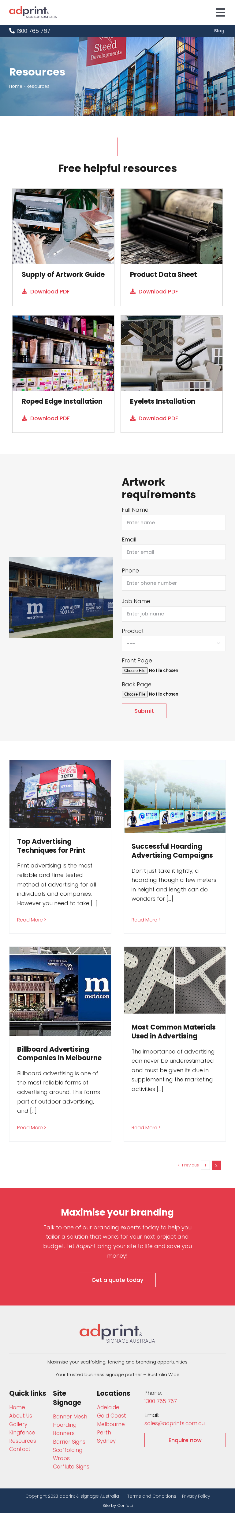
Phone (130, 570)
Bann (70, 1416)
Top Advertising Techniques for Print (51, 846)
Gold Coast (111, 1415)
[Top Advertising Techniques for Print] (60, 794)
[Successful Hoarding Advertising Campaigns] (175, 796)
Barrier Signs (69, 1441)
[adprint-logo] (33, 9)
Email (129, 539)
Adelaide (108, 1407)
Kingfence (22, 1432)
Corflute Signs (71, 1466)
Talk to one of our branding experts (92, 1227)
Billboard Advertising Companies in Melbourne (59, 1054)
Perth (104, 1432)
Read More (30, 919)
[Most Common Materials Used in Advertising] (175, 980)
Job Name (136, 601)
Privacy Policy (196, 1496)
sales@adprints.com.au (174, 1423)
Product (133, 631)
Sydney (106, 1441)
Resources (22, 1441)
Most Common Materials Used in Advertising (174, 1031)
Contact (20, 1449)
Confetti (125, 1505)
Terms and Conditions (151, 1496)
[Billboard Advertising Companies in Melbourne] (60, 991)
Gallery (18, 1424)
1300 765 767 (32, 31)
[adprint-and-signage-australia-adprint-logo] (117, 1326)
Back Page (136, 684)
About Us (20, 1415)
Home (15, 86)
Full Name (135, 510)
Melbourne (111, 1424)
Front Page (137, 660)
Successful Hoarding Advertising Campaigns (172, 851)
